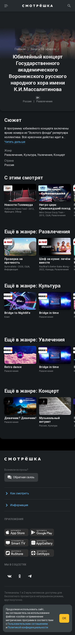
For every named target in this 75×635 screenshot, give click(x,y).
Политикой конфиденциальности (28, 627)
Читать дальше (14, 142)
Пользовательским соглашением (28, 623)
